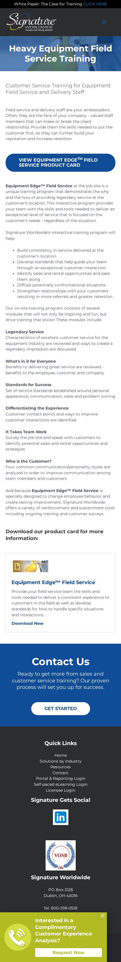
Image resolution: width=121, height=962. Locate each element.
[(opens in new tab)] (30, 566)
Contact (60, 773)
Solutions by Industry (61, 761)
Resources (60, 767)
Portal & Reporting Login (60, 778)
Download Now (47, 623)
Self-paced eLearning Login (61, 784)
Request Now (68, 952)
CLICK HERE (95, 4)
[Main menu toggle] (104, 22)
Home (61, 755)
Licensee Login (60, 790)
